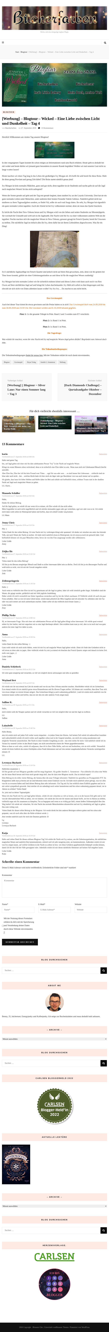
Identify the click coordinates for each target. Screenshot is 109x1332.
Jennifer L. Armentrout (48, 362)
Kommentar (7, 875)
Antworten (103, 454)
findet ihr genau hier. (34, 355)
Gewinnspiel (18, 362)
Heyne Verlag (31, 362)
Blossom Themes (62, 1327)
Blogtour (8, 112)
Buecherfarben (10, 128)
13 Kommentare (47, 128)
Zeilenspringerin (10, 581)
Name (5, 904)
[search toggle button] (105, 43)
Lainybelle (7, 725)
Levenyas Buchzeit (11, 762)
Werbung (62, 362)
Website (78, 904)
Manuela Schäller (11, 493)
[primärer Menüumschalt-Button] (3, 42)
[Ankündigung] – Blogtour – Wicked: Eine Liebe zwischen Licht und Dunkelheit (52, 423)
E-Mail (41, 904)
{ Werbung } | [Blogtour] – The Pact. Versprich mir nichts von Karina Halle (17, 426)
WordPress (85, 1327)
